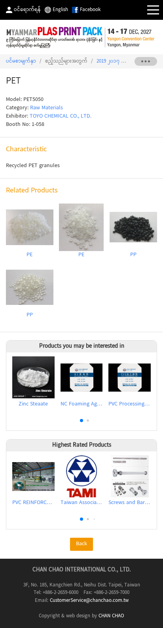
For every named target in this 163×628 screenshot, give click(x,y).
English (60, 10)
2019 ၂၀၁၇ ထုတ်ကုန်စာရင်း (125, 61)
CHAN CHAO (111, 616)
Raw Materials (46, 108)
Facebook (90, 10)
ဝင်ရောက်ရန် (27, 10)
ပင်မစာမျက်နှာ (21, 61)
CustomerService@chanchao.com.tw (89, 600)
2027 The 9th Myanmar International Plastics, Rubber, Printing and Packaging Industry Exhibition (81, 37)
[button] (81, 420)
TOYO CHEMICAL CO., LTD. (60, 116)
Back (81, 544)
